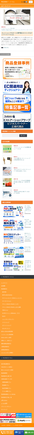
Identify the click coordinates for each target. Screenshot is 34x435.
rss (22, 2)
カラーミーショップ (6, 325)
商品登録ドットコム (11, 425)
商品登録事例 (4, 373)
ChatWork (3, 29)
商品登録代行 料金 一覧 (6, 397)
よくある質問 (4, 403)
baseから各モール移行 (6, 337)
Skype (10, 29)
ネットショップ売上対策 (10, 28)
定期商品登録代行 (5, 349)
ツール (2, 28)
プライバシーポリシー (6, 406)
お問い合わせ (4, 400)
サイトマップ (4, 409)
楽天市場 (4, 291)
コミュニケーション (16, 29)
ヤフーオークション (6, 301)
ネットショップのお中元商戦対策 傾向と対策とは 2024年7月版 (22, 182)
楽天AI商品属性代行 (5, 363)
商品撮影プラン (5, 385)
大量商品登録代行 (5, 346)
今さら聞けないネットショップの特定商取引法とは (22, 159)
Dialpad (7, 29)
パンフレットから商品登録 (7, 334)
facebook (26, 2)
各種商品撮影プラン (6, 382)
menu (31, 1)
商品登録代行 (4, 288)
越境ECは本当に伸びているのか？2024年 (22, 192)
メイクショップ (5, 322)
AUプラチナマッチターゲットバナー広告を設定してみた (22, 170)
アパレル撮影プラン (6, 391)
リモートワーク (29, 29)
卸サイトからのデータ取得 (7, 370)
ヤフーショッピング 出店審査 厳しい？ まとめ (22, 148)
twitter (24, 2)
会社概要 (3, 285)
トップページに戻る (5, 54)
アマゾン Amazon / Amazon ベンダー (10, 304)
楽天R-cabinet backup (7, 294)
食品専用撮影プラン (6, 388)
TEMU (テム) (5, 310)
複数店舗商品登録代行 (6, 343)
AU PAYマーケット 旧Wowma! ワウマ (11, 313)
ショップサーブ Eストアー (8, 319)
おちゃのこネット (6, 328)
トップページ (4, 282)
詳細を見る (6, 47)
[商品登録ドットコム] (9, 2)
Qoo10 (3, 316)
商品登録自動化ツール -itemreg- (8, 394)
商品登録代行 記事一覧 (6, 376)
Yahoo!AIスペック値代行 (6, 367)
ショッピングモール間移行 (7, 352)
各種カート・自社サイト (6, 340)
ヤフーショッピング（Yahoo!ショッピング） (12, 298)
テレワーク (23, 29)
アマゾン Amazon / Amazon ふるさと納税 (11, 307)
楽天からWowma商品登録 (7, 331)
